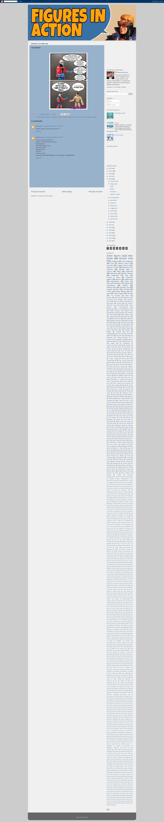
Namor (94, 117)
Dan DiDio (115, 532)
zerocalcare (111, 805)
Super (108, 679)
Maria (125, 318)
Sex (130, 661)
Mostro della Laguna (119, 621)
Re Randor (120, 454)
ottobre (112, 184)
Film (108, 558)
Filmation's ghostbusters (123, 349)
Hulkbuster (122, 574)
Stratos (110, 406)
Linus (123, 604)
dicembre (113, 181)
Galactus (127, 389)
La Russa (122, 597)
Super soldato (118, 679)
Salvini (131, 656)
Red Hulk (128, 454)
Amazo (108, 490)
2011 (110, 241)
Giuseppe (121, 312)
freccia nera (110, 728)
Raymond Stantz (112, 341)
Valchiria (109, 688)
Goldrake (109, 351)
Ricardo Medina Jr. (126, 650)
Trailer (125, 406)
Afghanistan (130, 484)
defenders (115, 717)
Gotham (129, 566)
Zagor (127, 696)
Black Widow (121, 291)
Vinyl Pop (110, 690)
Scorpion (128, 660)
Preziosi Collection (111, 639)
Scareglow (109, 457)
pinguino (111, 772)
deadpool (109, 362)
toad (119, 797)
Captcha (121, 516)
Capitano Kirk (122, 515)
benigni (129, 703)
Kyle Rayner (119, 595)
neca (116, 763)
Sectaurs (116, 661)
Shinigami (128, 663)
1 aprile (131, 480)
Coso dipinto (119, 528)
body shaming (127, 461)
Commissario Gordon (125, 423)
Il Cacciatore (124, 576)
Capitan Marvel (111, 515)
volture (114, 803)
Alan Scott (130, 309)
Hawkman (116, 391)
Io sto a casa (114, 581)
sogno (121, 785)
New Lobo (128, 625)
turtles (114, 799)
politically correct (120, 772)
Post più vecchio (95, 192)
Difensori (116, 335)
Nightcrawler (116, 450)
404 (109, 484)
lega (117, 753)
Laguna (117, 598)
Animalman (110, 492)
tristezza (131, 797)
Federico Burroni (122, 72)
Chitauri (129, 421)
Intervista (122, 579)
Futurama (124, 370)
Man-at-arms (116, 318)
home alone (110, 741)
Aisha (126, 486)
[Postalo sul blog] (63, 114)
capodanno (126, 343)
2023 (110, 173)
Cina (129, 522)
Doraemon (124, 541)
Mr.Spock (121, 623)
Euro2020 (127, 551)
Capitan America (123, 265)
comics (119, 303)
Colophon (128, 524)
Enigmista (110, 337)
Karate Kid (116, 593)
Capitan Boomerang (125, 513)
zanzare (109, 475)
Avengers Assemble (113, 497)
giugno (112, 205)
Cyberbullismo (117, 425)
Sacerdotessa (123, 656)
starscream (128, 787)
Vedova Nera (111, 287)
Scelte (112, 189)
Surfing (122, 680)
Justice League (113, 358)
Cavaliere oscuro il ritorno (114, 520)
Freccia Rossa (117, 560)
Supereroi (109, 680)
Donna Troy (123, 354)
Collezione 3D (119, 524)
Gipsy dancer (121, 566)
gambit (115, 730)
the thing (127, 795)
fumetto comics (119, 728)
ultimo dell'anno (125, 473)
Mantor (108, 614)
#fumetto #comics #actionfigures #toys (121, 320)
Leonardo (109, 604)
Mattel (123, 396)
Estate (116, 549)
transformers (129, 362)
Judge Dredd (112, 589)
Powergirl (109, 360)
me (123, 362)
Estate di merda (125, 549)
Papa (122, 452)
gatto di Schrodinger (118, 732)
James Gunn (110, 587)
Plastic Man (118, 400)
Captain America (113, 289)
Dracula (122, 305)
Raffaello (122, 644)
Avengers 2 (115, 495)
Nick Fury (113, 305)
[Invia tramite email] (61, 114)
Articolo (122, 494)
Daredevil (121, 316)
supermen (118, 791)
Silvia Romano (116, 665)
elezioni (121, 721)
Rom (123, 654)
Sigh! (108, 665)
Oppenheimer (110, 633)
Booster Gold (126, 258)
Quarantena (115, 281)
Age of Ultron (119, 364)
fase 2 (129, 722)
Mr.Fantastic (118, 339)
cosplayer (109, 715)
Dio (117, 354)
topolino (124, 797)
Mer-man (116, 301)
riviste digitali (123, 780)
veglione (129, 801)
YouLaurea (109, 696)
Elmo (110, 547)
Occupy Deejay (119, 631)
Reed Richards (111, 455)
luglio (112, 203)
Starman (130, 675)
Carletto (128, 516)
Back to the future (116, 499)
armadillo (130, 701)
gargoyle (109, 732)
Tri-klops (121, 459)
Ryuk (128, 654)
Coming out (110, 349)
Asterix (114, 417)
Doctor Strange (126, 539)
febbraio (113, 216)
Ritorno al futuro (125, 652)
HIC (114, 570)
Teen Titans (121, 682)
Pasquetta (109, 400)
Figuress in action (118, 556)
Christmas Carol (126, 322)
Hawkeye (117, 283)
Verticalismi (123, 688)
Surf (116, 680)
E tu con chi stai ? (125, 543)
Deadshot (115, 534)
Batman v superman (119, 379)
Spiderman (109, 675)
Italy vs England (118, 585)
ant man (109, 410)
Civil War (109, 524)
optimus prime (111, 469)
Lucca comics (113, 444)
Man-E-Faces (119, 612)
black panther (116, 461)
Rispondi (38, 131)
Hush (129, 574)
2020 (110, 179)
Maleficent (128, 610)
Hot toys (115, 574)
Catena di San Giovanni (119, 518)
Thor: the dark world (120, 684)
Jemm (117, 587)
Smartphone (110, 669)
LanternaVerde (126, 598)
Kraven (131, 440)
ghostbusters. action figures (116, 734)
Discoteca (128, 537)
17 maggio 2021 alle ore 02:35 (54, 137)
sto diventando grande (112, 789)
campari (109, 709)
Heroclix (109, 574)
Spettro (120, 673)
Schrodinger (120, 660)
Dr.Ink (115, 543)
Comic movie (110, 526)
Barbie (108, 379)
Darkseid (118, 368)
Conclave (119, 526)
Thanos (129, 360)
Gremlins (109, 436)
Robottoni (116, 654)
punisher (109, 471)
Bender (115, 353)
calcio (129, 707)
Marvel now (120, 614)
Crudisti (109, 530)
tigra (128, 331)
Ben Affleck (118, 503)
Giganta (122, 564)
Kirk (125, 440)
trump (116, 473)
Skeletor (120, 299)
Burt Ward (126, 507)
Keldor (131, 593)
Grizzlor (109, 570)
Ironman (115, 583)
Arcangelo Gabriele (128, 492)
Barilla (121, 501)
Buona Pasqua (117, 383)
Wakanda (128, 690)
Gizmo (114, 434)
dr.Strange (116, 362)
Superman (129, 271)
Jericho (123, 587)
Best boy (125, 503)
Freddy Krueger (122, 337)
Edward (127, 310)
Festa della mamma (121, 433)
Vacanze (121, 686)
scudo (108, 784)
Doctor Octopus (128, 425)
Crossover (128, 528)
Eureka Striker (118, 551)
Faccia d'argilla (117, 431)
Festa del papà (115, 370)
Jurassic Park (122, 589)
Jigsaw (131, 356)
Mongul (124, 618)
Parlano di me (121, 635)
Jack (122, 324)
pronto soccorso (126, 774)
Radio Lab (115, 644)
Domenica (109, 541)
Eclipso (108, 545)
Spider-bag (128, 673)
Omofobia (125, 450)
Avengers (114, 261)
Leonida (111, 442)
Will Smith (124, 692)
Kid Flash (116, 393)
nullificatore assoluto (112, 764)
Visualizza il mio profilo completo (116, 87)
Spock (131, 404)
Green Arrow (127, 434)
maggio (112, 208)
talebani (124, 793)
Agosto (110, 486)
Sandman (111, 404)
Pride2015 (121, 639)
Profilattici (118, 640)
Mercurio (116, 446)
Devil (112, 354)
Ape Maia (117, 492)
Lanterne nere (121, 600)
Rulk (129, 455)
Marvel (118, 279)
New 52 (109, 450)
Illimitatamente (117, 577)
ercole (131, 721)
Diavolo (110, 536)
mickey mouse (110, 759)
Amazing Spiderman (125, 488)
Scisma (118, 404)
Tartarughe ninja (111, 682)
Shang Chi (109, 663)
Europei (109, 553)
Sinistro (115, 667)
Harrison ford (119, 572)
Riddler (109, 331)
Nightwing (125, 627)
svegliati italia (127, 791)
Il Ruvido (128, 391)
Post (110, 101)
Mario (131, 394)
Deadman (111, 387)
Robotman (109, 654)
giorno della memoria (125, 736)
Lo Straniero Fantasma (121, 442)
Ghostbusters (111, 312)
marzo (112, 213)
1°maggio (111, 482)
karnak (113, 467)
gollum (108, 738)
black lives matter (111, 705)
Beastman (127, 297)
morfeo (120, 761)
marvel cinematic (117, 757)
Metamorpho (124, 446)
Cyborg (131, 385)
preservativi (116, 774)
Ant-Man (48, 117)
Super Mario (118, 406)
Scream (117, 457)
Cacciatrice (109, 511)
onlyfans (111, 766)
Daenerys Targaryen (124, 530)
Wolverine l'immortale (113, 694)
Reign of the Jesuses (118, 648)
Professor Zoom (121, 402)
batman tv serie (120, 703)
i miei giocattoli (118, 412)
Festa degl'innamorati (112, 555)
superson (109, 473)
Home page (67, 192)
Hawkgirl (109, 391)
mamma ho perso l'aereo (115, 345)
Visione (122, 690)
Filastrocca (128, 556)
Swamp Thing (117, 373)
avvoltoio (111, 703)
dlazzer (129, 717)
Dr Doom (109, 324)
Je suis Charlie (119, 135)
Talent (128, 680)
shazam (109, 785)
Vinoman (128, 459)
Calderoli (117, 511)
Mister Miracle (126, 358)
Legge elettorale (111, 602)
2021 (110, 176)
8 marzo (111, 364)
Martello (123, 444)
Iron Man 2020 (124, 581)
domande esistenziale (112, 719)
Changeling (128, 520)
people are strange (118, 770)
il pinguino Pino (125, 741)
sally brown (128, 782)
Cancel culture (113, 513)
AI (117, 484)
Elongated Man (126, 429)
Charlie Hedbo (111, 522)
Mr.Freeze (114, 623)
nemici (121, 763)
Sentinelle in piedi (120, 113)
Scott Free (109, 661)
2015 (110, 230)
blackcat (120, 705)
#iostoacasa (110, 309)
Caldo (123, 511)
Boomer (119, 507)
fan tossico (124, 463)
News (129, 398)
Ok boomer (128, 631)
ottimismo (119, 768)
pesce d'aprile (129, 770)
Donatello (116, 541)
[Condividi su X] (65, 114)
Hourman (125, 438)
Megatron (130, 396)
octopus (122, 764)
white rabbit (121, 803)
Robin (119, 271)
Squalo (116, 675)
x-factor (128, 803)
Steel (110, 677)
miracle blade (124, 759)
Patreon (129, 635)
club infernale (110, 713)
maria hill (128, 467)
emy (126, 721)
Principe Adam (111, 402)
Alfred (126, 364)
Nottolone (117, 629)
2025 (110, 168)
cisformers (118, 711)
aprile (112, 211)
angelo (120, 701)
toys (131, 318)
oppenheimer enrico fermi (123, 766)
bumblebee (124, 410)
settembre (113, 197)
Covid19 (126, 289)
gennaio (113, 219)
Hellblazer (128, 572)
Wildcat (109, 353)
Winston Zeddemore (119, 375)
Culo (115, 530)
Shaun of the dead (119, 663)
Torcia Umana (127, 373)
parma (110, 770)
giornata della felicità (112, 736)
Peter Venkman (111, 326)
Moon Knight (127, 619)
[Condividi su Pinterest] (69, 114)
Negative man (119, 625)
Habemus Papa (121, 570)
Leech (129, 600)
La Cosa (120, 309)
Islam (121, 583)
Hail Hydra (130, 570)
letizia (108, 755)
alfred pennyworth (128, 700)
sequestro (115, 784)
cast (124, 709)
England (128, 547)
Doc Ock (116, 539)
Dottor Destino (115, 310)
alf (120, 700)
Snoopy (117, 669)
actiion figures (120, 698)
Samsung (110, 658)
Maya (126, 614)
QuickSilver (112, 454)
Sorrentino (124, 671)
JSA (125, 356)
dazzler (108, 717)
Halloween (118, 356)
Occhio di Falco (113, 277)
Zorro (112, 698)
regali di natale (111, 778)
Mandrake (128, 612)
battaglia (116, 410)
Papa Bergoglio (127, 633)
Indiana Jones (127, 577)
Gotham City (110, 568)
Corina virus (110, 528)
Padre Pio (118, 633)
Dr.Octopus (112, 427)
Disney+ (109, 539)
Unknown (39, 126)
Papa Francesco (111, 635)
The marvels (110, 684)
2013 (110, 235)
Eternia (108, 551)
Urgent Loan (40, 137)
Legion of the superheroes (124, 602)
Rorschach (110, 299)
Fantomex (122, 553)
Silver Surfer (122, 326)
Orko (131, 450)
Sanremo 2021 (129, 658)
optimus (109, 768)
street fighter (129, 789)
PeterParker (129, 452)
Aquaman (117, 297)
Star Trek (121, 360)
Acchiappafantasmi (112, 333)
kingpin (110, 751)
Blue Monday (124, 505)
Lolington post (116, 606)
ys (132, 803)
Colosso (112, 316)
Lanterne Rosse (111, 600)
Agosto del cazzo (118, 486)
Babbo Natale (126, 328)
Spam (113, 673)
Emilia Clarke (119, 547)
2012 (110, 238)
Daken (108, 532)
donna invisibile (125, 719)
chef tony (111, 711)
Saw (115, 360)
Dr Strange (128, 387)
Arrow (115, 494)
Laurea (117, 123)
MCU (114, 394)
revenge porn (127, 778)
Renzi (129, 648)
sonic (126, 785)
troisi (109, 799)
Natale (127, 283)
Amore (116, 490)
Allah (116, 488)
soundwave (117, 471)
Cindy (108, 423)
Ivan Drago (128, 585)
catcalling (130, 709)
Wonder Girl (126, 694)
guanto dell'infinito (123, 738)
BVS (108, 499)
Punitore (127, 330)
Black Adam (123, 381)
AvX (131, 364)
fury (126, 728)
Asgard (129, 494)
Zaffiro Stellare (119, 696)
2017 (110, 225)
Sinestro (109, 373)
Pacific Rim (116, 452)
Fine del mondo (115, 558)
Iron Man (110, 265)
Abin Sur (122, 484)
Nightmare (127, 339)
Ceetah (124, 385)
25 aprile (128, 414)
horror (117, 741)
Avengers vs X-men (126, 497)
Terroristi (128, 682)
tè (118, 799)
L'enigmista (125, 393)
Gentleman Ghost (113, 564)
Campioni (130, 511)
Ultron (116, 351)
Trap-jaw (118, 331)
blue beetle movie (111, 707)
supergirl (111, 791)
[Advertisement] (118, 54)
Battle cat (128, 501)
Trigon (131, 406)
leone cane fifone (126, 753)
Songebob (116, 671)
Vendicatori (115, 275)
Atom (120, 417)
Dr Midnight (119, 387)
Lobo (131, 442)
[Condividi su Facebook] (67, 114)
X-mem (129, 375)
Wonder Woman (127, 273)
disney (108, 463)
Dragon (120, 427)
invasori (125, 747)
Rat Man (129, 644)
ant (125, 701)
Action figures (41, 117)
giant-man (128, 734)
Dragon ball (127, 427)
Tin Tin (129, 684)
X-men (109, 291)
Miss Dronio (117, 618)
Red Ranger (123, 646)
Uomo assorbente (111, 686)
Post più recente (38, 192)
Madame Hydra (123, 394)
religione (119, 778)
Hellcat (131, 436)
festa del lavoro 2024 (119, 724)
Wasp (108, 461)
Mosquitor (128, 448)
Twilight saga (129, 314)
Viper (116, 690)
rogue (131, 780)
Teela (111, 314)
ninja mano (128, 763)
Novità (124, 629)
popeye (129, 772)
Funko (119, 562)
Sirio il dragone (125, 667)
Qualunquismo (110, 642)
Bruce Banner (123, 353)
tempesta (120, 795)
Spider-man (129, 279)
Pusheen (127, 640)
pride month (110, 347)
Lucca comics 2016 (117, 608)
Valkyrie (116, 688)
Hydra (127, 295)
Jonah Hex (130, 587)
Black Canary (120, 366)
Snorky (124, 669)
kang (126, 412)
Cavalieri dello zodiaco (113, 385)
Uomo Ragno (118, 293)
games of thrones (125, 730)
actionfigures (129, 698)
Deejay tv (130, 534)
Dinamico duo (119, 537)
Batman (122, 269)
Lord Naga (125, 606)
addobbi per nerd (113, 700)
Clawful (114, 423)
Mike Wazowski (127, 616)
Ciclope (130, 293)
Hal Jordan (117, 436)
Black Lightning (115, 505)
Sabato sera (115, 656)
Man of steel (110, 612)
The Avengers (115, 295)
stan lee (115, 328)
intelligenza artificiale (113, 747)
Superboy (127, 679)
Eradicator (109, 549)
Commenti (112, 104)
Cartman (109, 518)
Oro (109, 452)
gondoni (114, 738)
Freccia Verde (118, 389)
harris (113, 740)
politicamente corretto (124, 469)
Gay (128, 316)
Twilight (119, 314)
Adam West (117, 377)
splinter (121, 787)
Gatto (111, 186)
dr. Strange (114, 721)
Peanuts (115, 372)
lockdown (120, 467)
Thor (112, 263)
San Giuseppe (119, 658)
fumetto (65, 117)
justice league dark (119, 749)
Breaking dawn (113, 322)
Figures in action (57, 117)
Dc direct (122, 532)
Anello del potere (121, 415)
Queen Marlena (122, 642)
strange (122, 789)
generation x (129, 732)
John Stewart (129, 303)
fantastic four (124, 287)
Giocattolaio (130, 564)
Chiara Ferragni (121, 522)
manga (108, 757)
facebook (115, 463)
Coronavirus (111, 285)
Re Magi (130, 402)
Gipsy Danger (112, 566)
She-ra (125, 404)
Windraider (121, 408)
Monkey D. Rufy (118, 448)
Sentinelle (124, 661)
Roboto (122, 455)
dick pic (123, 717)
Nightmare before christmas (114, 627)
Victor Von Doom (126, 351)
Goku (119, 434)
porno (108, 774)
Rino (108, 652)
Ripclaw (115, 652)
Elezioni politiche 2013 (118, 545)
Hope (122, 391)
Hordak (119, 438)
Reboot (116, 646)
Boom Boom (112, 507)
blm (130, 705)
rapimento (109, 776)
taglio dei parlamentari (113, 793)
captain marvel (117, 709)
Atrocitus (127, 417)
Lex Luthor (117, 604)
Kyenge (111, 595)
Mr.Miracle (111, 398)
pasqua (128, 345)
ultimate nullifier (125, 799)
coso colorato (127, 713)
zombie (119, 475)
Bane (119, 347)
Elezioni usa (129, 545)
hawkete (119, 740)
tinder (111, 797)
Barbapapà (114, 501)
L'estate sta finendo (112, 597)
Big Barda (127, 347)
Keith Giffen (124, 593)
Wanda (108, 692)
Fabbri (115, 553)
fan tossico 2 (120, 722)
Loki (108, 318)
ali (109, 701)
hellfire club (127, 740)
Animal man (127, 377)
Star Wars (123, 675)
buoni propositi (122, 707)
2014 (110, 232)
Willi (130, 692)
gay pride (126, 465)
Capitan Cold (119, 419)
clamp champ (127, 711)
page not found (129, 768)
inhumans (127, 745)
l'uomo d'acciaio (118, 751)
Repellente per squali (112, 650)
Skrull (108, 459)
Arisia (110, 494)
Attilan (108, 495)
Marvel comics (77, 117)
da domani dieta (126, 715)
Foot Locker (124, 558)
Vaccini (129, 686)
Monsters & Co (118, 619)
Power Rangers (126, 637)
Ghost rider (110, 330)
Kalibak (109, 593)
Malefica (121, 610)
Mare (113, 614)
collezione (118, 713)
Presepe (130, 312)
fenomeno (109, 724)
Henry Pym (112, 438)
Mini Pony (109, 618)
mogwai (114, 761)
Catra (129, 518)
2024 (110, 171)
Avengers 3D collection (127, 495)
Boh (132, 505)
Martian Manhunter (114, 396)
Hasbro (70, 117)
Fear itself (128, 431)
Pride (121, 372)
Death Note (123, 534)
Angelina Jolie (126, 490)
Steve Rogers (117, 677)
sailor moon (119, 782)
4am (114, 484)
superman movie (126, 471)
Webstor (109, 375)
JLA (116, 324)
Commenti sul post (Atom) (45, 196)
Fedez (129, 553)
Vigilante (130, 688)
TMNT (114, 459)
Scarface (128, 372)
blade (125, 705)
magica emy (128, 755)
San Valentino (123, 341)
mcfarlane (128, 757)
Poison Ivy (128, 400)
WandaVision (115, 692)
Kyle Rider (128, 595)
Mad (115, 610)
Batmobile (109, 419)
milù (118, 759)
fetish (113, 726)
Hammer (111, 572)
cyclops (116, 715)
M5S (127, 608)
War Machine (112, 408)
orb (114, 768)
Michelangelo (116, 616)
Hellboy (124, 436)
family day (111, 722)
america (114, 701)
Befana (111, 366)
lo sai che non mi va (117, 755)
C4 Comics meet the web (119, 509)
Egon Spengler (126, 335)
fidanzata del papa (126, 726)
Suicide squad (127, 677)
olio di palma (129, 764)
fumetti (120, 465)
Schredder (111, 660)
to (115, 797)
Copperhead (127, 526)
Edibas (108, 389)
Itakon (126, 583)
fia (118, 726)
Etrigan (109, 431)
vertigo (108, 803)
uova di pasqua (120, 801)
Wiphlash (128, 408)
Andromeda (110, 415)
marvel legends (87, 117)
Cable (129, 509)
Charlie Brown (120, 421)
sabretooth (111, 782)
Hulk (126, 275)
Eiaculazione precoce (113, 429)
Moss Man (109, 621)
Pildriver (109, 637)
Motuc (129, 621)
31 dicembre (129, 482)
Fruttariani (113, 562)
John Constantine (117, 440)
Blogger (85, 817)
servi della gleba (126, 784)
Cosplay (109, 425)
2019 (110, 222)
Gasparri (126, 562)
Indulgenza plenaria (112, 579)
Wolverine (113, 273)
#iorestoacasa (123, 307)
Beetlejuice (109, 503)
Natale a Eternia (121, 398)
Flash (127, 281)
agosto (112, 200)
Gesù (108, 283)
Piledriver (116, 637)
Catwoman (127, 383)
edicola (109, 377)
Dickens (125, 368)
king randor (130, 749)
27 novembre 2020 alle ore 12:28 (53, 126)
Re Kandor (109, 646)
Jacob (108, 393)
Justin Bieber (126, 591)
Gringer (129, 568)
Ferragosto (110, 433)
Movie (108, 623)
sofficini (115, 785)
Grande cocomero (120, 568)
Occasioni (113, 191)
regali (129, 776)
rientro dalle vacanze (112, 780)
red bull (116, 776)
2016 (110, 227)
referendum (123, 776)
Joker (119, 330)
